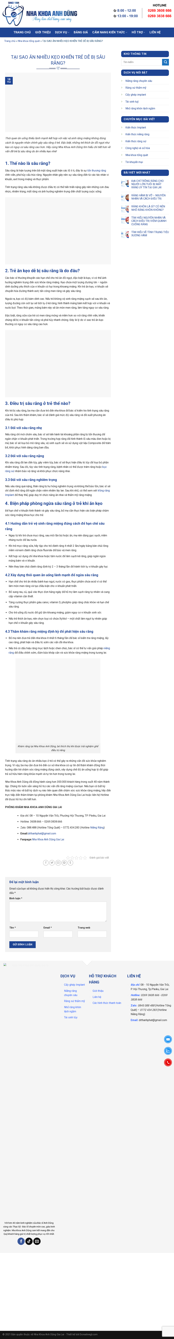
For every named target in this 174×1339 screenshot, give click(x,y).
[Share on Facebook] (46, 863)
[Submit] (102, 15)
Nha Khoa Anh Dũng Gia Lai (48, 839)
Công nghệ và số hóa (137, 148)
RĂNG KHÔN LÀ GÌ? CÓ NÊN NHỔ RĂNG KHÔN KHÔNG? (148, 208)
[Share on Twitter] (52, 863)
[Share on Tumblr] (70, 863)
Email (48, 927)
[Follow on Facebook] (21, 1241)
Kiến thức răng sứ (135, 141)
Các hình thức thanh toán (107, 1003)
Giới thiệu (43, 32)
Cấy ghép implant (135, 94)
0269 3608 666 (150, 995)
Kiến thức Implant (135, 127)
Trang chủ (22, 32)
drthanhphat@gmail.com (42, 833)
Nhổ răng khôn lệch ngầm (140, 108)
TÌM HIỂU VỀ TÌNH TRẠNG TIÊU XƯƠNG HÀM (150, 234)
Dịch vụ (61, 32)
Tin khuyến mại (134, 162)
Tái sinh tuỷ (132, 101)
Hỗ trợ (137, 32)
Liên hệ (155, 32)
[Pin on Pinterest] (64, 863)
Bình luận (15, 898)
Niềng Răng (97, 827)
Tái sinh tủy (70, 1017)
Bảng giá (81, 32)
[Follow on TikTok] (29, 1241)
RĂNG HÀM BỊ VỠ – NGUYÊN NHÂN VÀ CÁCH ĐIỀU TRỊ (148, 197)
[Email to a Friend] (58, 863)
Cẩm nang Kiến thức (108, 32)
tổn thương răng (96, 170)
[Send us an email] (37, 1241)
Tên (12, 927)
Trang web (84, 927)
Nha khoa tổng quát (29, 41)
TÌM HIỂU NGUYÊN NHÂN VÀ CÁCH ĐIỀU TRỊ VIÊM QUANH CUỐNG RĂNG (148, 221)
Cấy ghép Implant (74, 984)
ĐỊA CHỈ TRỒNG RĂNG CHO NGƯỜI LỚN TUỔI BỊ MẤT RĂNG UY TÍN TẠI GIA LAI (147, 184)
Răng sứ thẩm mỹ (135, 87)
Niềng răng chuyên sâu (138, 81)
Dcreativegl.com (89, 1334)
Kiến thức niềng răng (137, 134)
